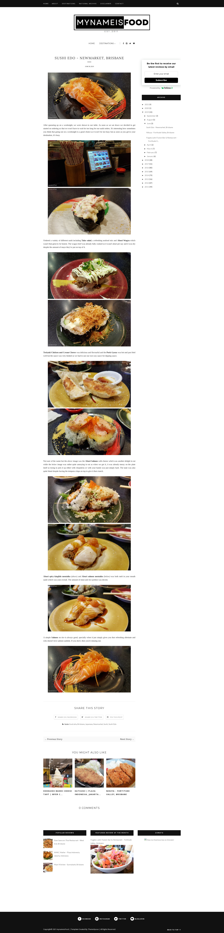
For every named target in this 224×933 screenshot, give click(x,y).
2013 (147, 179)
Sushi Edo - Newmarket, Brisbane (159, 127)
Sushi (106, 724)
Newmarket (98, 724)
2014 (147, 175)
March (150, 149)
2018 (147, 160)
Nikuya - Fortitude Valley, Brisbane (118, 793)
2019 (147, 112)
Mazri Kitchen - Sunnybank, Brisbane (69, 864)
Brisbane (81, 724)
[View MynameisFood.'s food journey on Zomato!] (159, 840)
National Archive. (88, 4)
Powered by (155, 88)
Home (46, 4)
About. (55, 4)
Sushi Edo (112, 724)
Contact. (119, 4)
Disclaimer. (106, 4)
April (149, 145)
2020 (147, 108)
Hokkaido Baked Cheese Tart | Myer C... (57, 793)
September (151, 116)
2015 (147, 171)
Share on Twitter (93, 717)
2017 (147, 164)
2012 (147, 183)
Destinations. (69, 4)
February (151, 152)
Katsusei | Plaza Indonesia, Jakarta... (88, 793)
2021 (147, 104)
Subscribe (161, 80)
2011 (147, 187)
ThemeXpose (93, 929)
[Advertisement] (155, 207)
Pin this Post (116, 717)
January (150, 156)
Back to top (173, 930)
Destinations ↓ (107, 43)
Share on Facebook (67, 717)
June (149, 123)
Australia (73, 724)
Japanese (89, 724)
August (150, 120)
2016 (147, 168)
